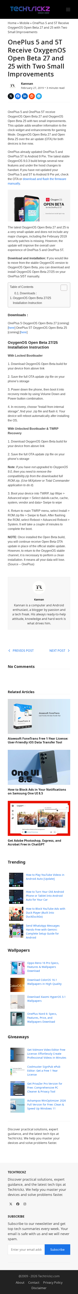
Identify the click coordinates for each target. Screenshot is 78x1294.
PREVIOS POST (23, 651)
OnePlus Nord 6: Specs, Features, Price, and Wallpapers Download (42, 1017)
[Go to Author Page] (12, 85)
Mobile (24, 23)
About (20, 1282)
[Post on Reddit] (32, 96)
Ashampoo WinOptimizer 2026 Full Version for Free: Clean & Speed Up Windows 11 (46, 1104)
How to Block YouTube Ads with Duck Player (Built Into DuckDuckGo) (45, 912)
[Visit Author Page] (39, 587)
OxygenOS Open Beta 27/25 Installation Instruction (32, 300)
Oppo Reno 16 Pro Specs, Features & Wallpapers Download (43, 967)
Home (12, 23)
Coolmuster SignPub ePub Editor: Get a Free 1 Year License (43, 1070)
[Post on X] (11, 96)
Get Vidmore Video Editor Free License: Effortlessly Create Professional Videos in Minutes (46, 1053)
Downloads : (28, 293)
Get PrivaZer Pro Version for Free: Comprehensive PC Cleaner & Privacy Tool (44, 1087)
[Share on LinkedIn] (25, 96)
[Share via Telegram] (39, 96)
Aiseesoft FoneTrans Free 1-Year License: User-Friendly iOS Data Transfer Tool (38, 740)
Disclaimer (39, 1288)
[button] (68, 9)
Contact (33, 1282)
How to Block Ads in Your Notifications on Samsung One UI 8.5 (37, 791)
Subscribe (57, 1249)
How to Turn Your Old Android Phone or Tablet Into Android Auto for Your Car (45, 895)
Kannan (27, 84)
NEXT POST (57, 651)
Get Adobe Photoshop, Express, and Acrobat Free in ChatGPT (34, 842)
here (12, 327)
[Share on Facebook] (18, 96)
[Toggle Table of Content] (62, 288)
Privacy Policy (52, 1282)
